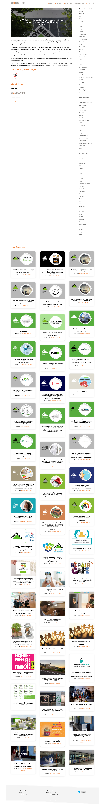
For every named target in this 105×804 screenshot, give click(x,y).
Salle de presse (79, 3)
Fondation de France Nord (85, 102)
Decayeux (81, 82)
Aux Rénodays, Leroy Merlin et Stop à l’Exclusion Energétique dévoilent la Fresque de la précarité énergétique (52, 493)
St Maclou (81, 211)
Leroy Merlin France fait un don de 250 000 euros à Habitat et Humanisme (52, 649)
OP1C (80, 166)
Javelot (81, 115)
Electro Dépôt (82, 90)
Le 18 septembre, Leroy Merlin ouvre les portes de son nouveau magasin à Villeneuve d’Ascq (81, 330)
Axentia (81, 49)
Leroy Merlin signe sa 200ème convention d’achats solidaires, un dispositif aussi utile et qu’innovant (81, 487)
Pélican (81, 176)
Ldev (80, 130)
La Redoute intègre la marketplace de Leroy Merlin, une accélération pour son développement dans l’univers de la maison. (52, 461)
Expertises (58, 3)
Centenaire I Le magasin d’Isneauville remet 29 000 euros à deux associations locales (23, 392)
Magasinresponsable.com (85, 143)
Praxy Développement (84, 183)
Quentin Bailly (82, 191)
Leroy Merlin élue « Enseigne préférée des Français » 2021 (23, 673)
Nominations (23, 331)
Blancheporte (82, 52)
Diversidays (82, 87)
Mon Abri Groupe (83, 153)
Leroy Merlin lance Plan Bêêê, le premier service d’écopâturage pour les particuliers (52, 365)
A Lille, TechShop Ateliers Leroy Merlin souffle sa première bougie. (52, 740)
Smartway (81, 209)
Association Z (82, 34)
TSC (80, 221)
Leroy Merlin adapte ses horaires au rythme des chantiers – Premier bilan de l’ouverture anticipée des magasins (52, 303)
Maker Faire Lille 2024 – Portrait (81, 391)
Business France (83, 57)
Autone (81, 44)
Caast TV (81, 59)
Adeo (80, 16)
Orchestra (81, 168)
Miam (80, 148)
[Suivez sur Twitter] (79, 792)
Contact (88, 3)
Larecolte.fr (82, 128)
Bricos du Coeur (83, 54)
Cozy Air (81, 74)
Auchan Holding (83, 39)
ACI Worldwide (83, 14)
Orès (80, 171)
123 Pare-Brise (83, 11)
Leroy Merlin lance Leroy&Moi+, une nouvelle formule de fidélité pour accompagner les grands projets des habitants (81, 361)
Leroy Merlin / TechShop (85, 133)
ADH (80, 19)
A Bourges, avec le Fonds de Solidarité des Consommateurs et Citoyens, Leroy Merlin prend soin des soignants (23, 643)
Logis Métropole (83, 140)
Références (68, 3)
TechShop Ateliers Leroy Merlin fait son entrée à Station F (52, 770)
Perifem (81, 178)
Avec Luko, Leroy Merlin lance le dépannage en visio (52, 620)
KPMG (81, 123)
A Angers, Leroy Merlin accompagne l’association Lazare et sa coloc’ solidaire (81, 643)
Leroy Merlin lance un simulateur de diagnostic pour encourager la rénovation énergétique (23, 423)
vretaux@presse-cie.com (17, 101)
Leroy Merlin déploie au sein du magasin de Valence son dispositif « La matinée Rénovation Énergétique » (23, 271)
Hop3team (81, 107)
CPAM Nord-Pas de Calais (86, 77)
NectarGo (81, 155)
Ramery (81, 193)
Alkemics (81, 24)
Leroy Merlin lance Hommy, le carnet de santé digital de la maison (52, 590)
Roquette (81, 196)
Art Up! (81, 31)
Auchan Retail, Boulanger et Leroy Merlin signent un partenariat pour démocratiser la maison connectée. (23, 765)
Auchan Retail (82, 41)
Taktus (80, 214)
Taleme (81, 216)
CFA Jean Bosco (83, 67)
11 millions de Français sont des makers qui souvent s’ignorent (81, 705)
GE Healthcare (83, 105)
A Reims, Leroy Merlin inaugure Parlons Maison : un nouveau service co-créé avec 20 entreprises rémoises (23, 612)
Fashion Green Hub (84, 97)
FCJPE (81, 100)
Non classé (82, 163)
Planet (80, 181)
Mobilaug (81, 150)
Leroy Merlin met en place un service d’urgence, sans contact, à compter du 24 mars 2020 (23, 703)
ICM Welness (82, 110)
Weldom (81, 229)
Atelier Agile (82, 36)
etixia (80, 95)
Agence (50, 3)
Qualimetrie (82, 188)
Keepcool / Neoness (84, 120)
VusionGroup (82, 224)
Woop (80, 231)
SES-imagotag (82, 204)
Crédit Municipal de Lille (85, 79)
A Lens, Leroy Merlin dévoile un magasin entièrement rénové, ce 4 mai (81, 270)
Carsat (80, 64)
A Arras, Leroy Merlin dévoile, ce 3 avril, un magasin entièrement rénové (81, 300)
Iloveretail (81, 112)
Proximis (81, 186)
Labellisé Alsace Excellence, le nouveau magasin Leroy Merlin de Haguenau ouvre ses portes (23, 734)
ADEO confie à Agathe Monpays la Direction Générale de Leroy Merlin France (23, 518)
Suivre (83, 792)
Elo (80, 92)
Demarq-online (82, 84)
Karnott (81, 117)
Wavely (81, 226)
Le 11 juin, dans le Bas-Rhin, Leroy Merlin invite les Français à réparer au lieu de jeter (82, 580)
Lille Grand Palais (83, 138)
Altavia (80, 26)
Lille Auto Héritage (83, 135)
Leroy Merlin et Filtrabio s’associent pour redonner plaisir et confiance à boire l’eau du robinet (23, 361)
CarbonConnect (83, 62)
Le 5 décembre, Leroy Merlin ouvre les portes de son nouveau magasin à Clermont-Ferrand (52, 334)
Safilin (80, 199)
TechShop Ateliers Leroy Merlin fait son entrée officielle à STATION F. (81, 769)
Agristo (81, 21)
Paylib (80, 173)
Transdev (81, 219)
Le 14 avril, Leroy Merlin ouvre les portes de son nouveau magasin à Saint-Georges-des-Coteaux (23, 302)
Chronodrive (82, 69)
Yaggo (80, 234)
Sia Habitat (82, 206)
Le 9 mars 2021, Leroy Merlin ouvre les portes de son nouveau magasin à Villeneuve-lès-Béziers (52, 679)
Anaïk (80, 29)
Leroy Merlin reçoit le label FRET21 (82, 548)
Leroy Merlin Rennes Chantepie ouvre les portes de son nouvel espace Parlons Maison (52, 710)
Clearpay (81, 72)
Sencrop (81, 201)
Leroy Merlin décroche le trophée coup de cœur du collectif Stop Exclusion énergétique (81, 612)
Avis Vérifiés (82, 46)
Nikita (80, 161)
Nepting (81, 158)
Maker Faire (82, 145)
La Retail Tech (82, 125)
